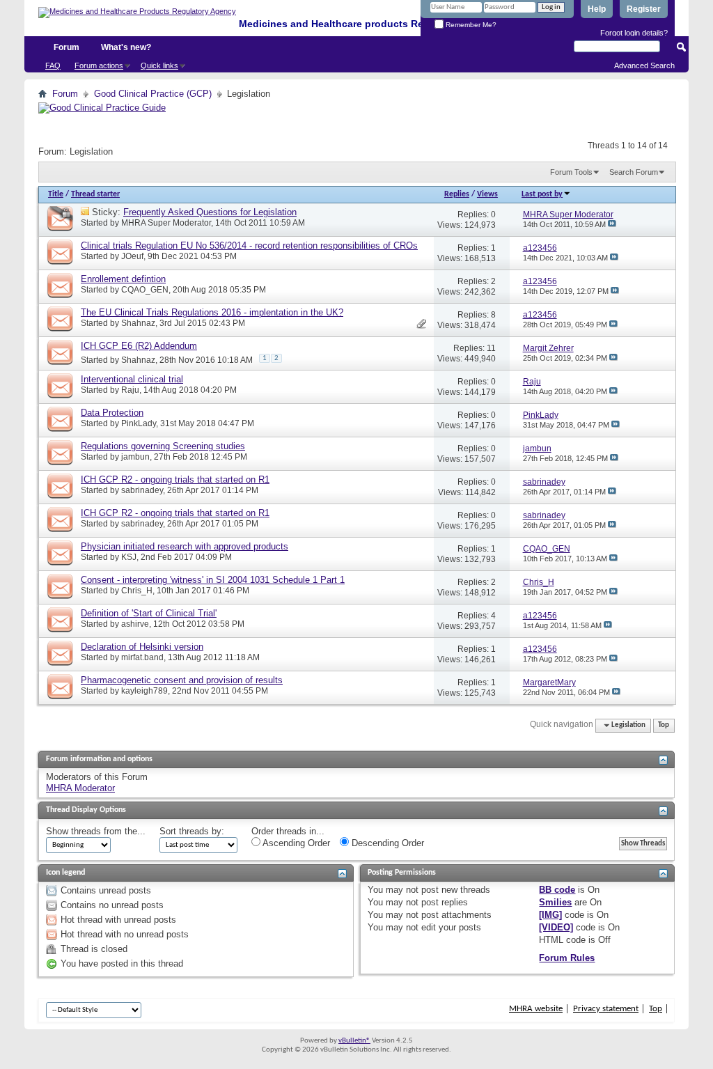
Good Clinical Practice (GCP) (153, 93)
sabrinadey (142, 490)
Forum (66, 47)
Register (644, 9)
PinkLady (138, 423)
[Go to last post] (612, 224)
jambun (135, 457)
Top (663, 725)
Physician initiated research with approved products (184, 546)
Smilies (555, 902)
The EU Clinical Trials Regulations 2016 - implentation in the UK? (212, 312)
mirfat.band (142, 657)
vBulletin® (354, 1041)
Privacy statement (605, 1008)
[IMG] (550, 915)
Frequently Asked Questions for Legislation (210, 212)
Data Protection (112, 412)
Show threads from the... (96, 831)
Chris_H (136, 590)
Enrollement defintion (123, 279)
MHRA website (536, 1008)
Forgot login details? (634, 33)
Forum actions (99, 65)
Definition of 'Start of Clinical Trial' (149, 613)
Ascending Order (295, 843)
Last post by (542, 194)
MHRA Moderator (80, 788)
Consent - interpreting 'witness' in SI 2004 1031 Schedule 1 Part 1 (213, 580)
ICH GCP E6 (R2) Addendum (139, 346)
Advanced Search (644, 65)
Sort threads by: (191, 831)
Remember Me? (470, 25)
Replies (456, 194)
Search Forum (633, 172)
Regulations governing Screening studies (163, 446)
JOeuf (132, 256)
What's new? (126, 47)
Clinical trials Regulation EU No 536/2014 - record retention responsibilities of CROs (249, 245)
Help (597, 9)
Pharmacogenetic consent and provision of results (182, 680)
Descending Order (386, 843)
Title (55, 194)
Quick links (159, 65)
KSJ (128, 557)
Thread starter (95, 194)
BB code (557, 889)
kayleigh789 (144, 691)
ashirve (135, 624)
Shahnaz (138, 323)
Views (487, 194)
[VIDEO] (556, 927)
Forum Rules (567, 958)
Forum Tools (571, 172)
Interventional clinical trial (132, 379)
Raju (130, 390)
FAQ (53, 65)
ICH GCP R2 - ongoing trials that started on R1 (175, 479)
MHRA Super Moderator (166, 223)
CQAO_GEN (145, 290)
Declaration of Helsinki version (142, 646)
